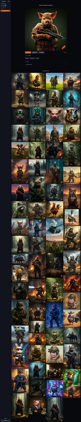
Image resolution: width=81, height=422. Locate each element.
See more (29, 55)
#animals (27, 58)
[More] (63, 52)
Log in (5, 418)
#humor (37, 58)
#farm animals (32, 58)
